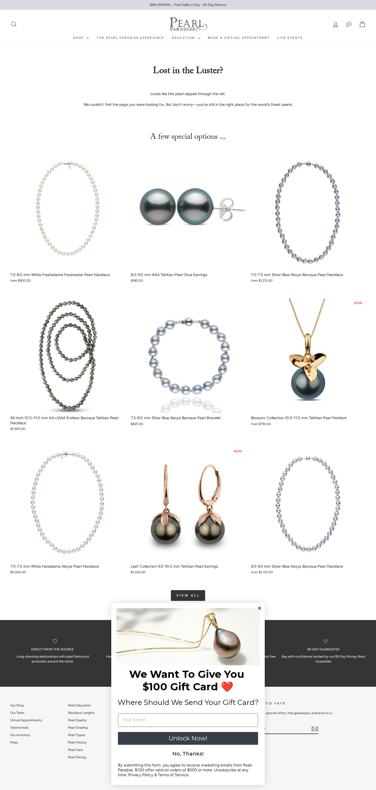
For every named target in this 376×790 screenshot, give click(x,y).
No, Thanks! (188, 754)
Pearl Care (75, 750)
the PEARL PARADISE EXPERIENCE (130, 38)
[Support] (349, 24)
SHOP (79, 38)
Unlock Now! (188, 738)
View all (188, 595)
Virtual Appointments (26, 720)
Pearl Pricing (77, 757)
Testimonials (19, 727)
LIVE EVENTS (290, 38)
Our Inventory (20, 735)
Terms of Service (173, 774)
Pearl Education (79, 705)
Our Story (17, 705)
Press (14, 742)
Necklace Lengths (81, 713)
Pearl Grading (77, 727)
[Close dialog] (259, 608)
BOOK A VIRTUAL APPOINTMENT (239, 38)
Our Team (17, 713)
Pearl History (77, 742)
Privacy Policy (140, 774)
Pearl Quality (77, 720)
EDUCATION (184, 38)
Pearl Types (76, 735)
